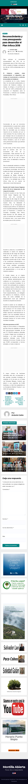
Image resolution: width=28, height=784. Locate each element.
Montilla (5, 33)
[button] (20, 25)
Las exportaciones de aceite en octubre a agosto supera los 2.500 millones (19, 400)
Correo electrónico (8, 527)
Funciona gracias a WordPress (8, 779)
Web (4, 536)
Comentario (6, 489)
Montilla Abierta (14, 16)
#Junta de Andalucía (13, 53)
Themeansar (14, 781)
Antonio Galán (13, 49)
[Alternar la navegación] (25, 25)
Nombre (5, 519)
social (10, 431)
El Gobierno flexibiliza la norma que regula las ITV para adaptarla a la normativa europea (9, 400)
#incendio (20, 51)
